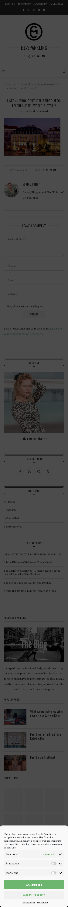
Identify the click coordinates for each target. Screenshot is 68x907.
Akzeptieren (34, 884)
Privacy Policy (28, 902)
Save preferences (34, 895)
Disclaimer (42, 902)
